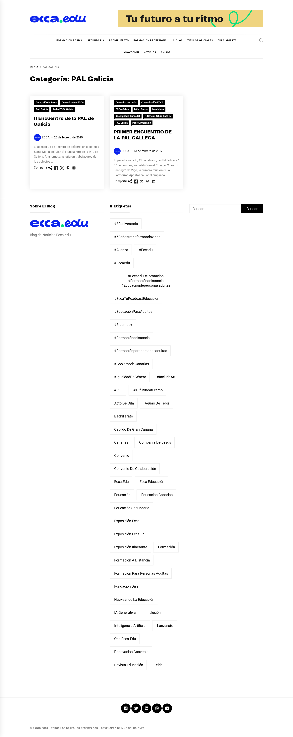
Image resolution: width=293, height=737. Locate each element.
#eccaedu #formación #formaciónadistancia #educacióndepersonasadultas (145, 280)
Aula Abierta (227, 40)
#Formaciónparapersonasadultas (140, 351)
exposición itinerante (130, 547)
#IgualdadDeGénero (130, 377)
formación (166, 547)
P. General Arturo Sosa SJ (158, 116)
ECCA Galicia (122, 109)
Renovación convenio (131, 652)
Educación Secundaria (131, 508)
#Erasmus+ (123, 325)
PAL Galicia (42, 109)
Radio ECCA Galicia (63, 109)
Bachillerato (119, 40)
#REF (118, 390)
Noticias (150, 52)
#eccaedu (122, 263)
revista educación (128, 665)
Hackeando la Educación (134, 599)
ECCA (46, 137)
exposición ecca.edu (130, 534)
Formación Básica (69, 40)
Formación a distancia (132, 560)
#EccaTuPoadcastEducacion (136, 298)
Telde (158, 665)
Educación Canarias (157, 495)
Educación (122, 495)
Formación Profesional (151, 40)
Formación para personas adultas (141, 573)
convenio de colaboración (135, 469)
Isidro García (140, 109)
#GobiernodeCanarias (131, 364)
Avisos (165, 52)
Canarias (121, 442)
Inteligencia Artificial (130, 626)
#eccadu (146, 250)
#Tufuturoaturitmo (148, 390)
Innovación (131, 52)
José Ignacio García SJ (128, 116)
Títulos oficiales (200, 40)
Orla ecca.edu (125, 639)
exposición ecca (127, 521)
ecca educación (152, 481)
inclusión (153, 612)
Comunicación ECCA (73, 102)
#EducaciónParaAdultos (133, 311)
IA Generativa (125, 612)
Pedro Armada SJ (141, 122)
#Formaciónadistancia (132, 338)
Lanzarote (165, 626)
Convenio (121, 455)
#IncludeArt (166, 377)
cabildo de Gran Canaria (133, 429)
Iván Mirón (158, 109)
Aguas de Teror (157, 403)
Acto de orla (124, 403)
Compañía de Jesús (46, 102)
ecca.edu (121, 481)
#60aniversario (126, 224)
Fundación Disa (126, 586)
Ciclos (178, 40)
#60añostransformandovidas (137, 237)
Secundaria (96, 40)
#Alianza (121, 250)
